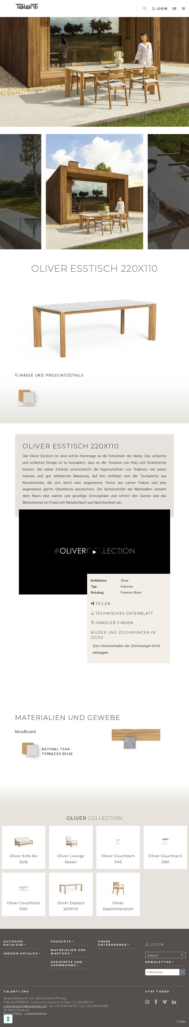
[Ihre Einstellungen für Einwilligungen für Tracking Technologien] (8, 1019)
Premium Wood (131, 592)
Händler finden (114, 623)
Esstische (127, 586)
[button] (175, 8)
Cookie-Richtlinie (35, 1013)
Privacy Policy (12, 1013)
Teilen (103, 604)
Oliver (125, 580)
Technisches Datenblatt (124, 613)
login (156, 944)
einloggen (100, 652)
